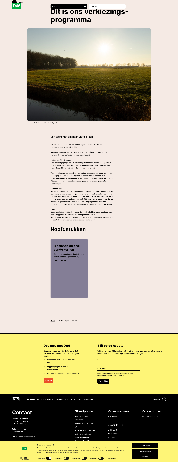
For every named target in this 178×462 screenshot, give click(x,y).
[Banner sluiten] (162, 444)
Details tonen (111, 458)
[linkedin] (18, 399)
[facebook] (14, 399)
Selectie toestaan (145, 451)
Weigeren (145, 456)
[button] (70, 6)
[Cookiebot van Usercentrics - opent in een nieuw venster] (25, 458)
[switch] (66, 458)
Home (53, 321)
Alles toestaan (145, 446)
